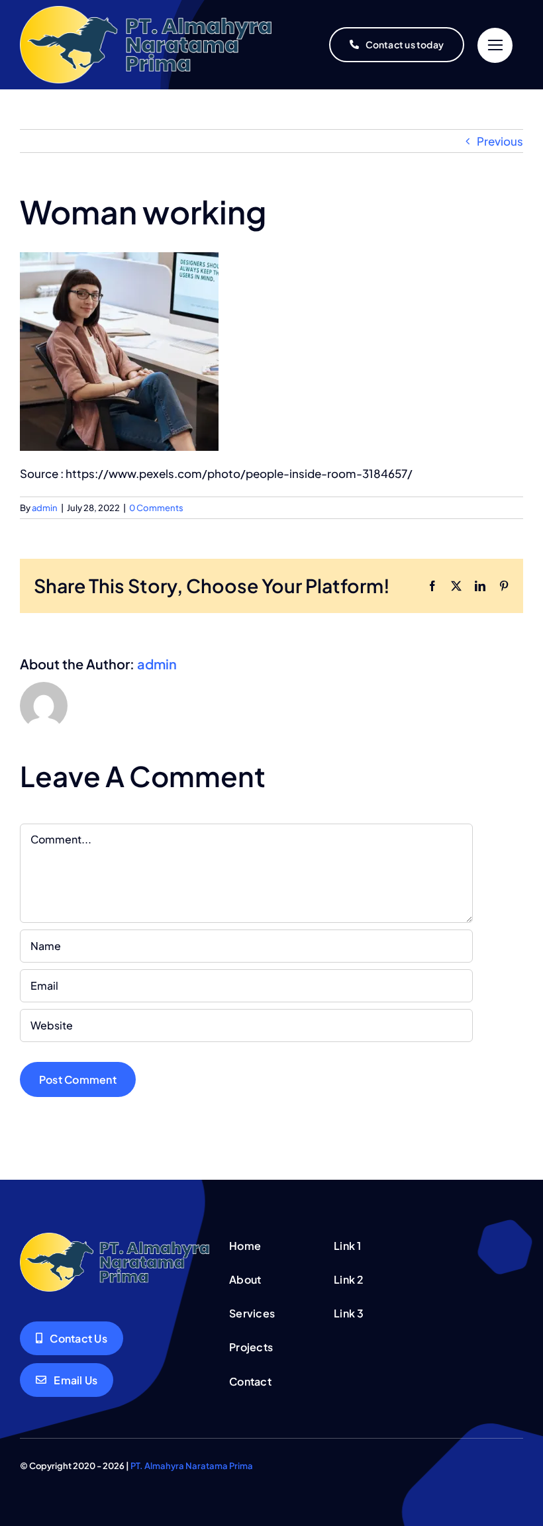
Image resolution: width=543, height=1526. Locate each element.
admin (45, 507)
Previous (500, 141)
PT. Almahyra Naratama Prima (191, 1465)
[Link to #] (495, 45)
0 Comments (156, 507)
